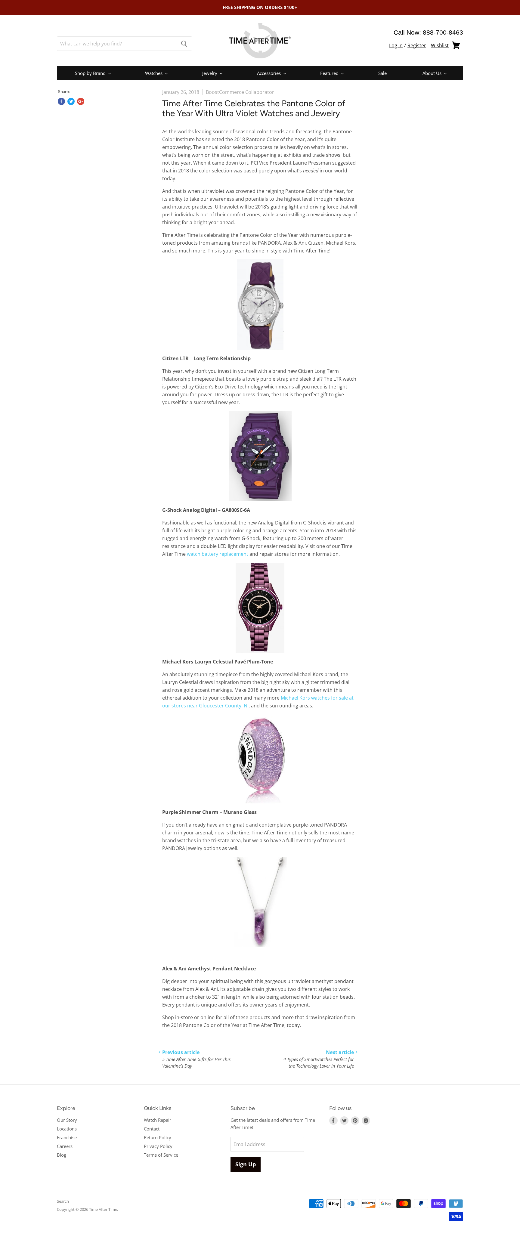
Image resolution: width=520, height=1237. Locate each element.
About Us (432, 73)
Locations (67, 1129)
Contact (151, 1129)
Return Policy (157, 1137)
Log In (396, 45)
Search (63, 1201)
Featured (330, 73)
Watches (154, 73)
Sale (382, 73)
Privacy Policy (158, 1146)
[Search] (184, 44)
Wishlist (440, 45)
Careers (65, 1146)
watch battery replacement (217, 554)
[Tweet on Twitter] (71, 101)
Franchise (67, 1137)
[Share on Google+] (80, 101)
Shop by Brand (91, 73)
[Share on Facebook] (61, 101)
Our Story (67, 1120)
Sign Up (245, 1164)
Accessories (269, 73)
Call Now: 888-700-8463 (428, 32)
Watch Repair (157, 1120)
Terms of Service (161, 1155)
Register (416, 45)
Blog (61, 1155)
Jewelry (210, 73)
